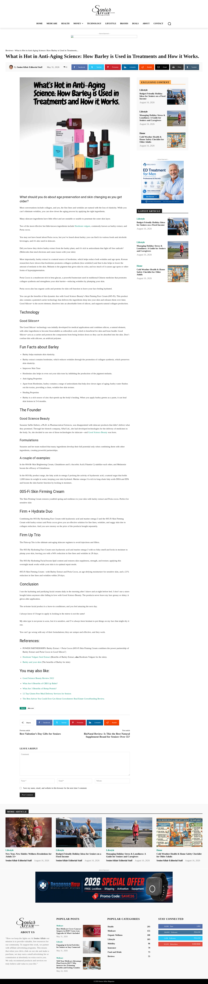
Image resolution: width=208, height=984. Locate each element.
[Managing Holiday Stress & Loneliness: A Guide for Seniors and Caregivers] (176, 118)
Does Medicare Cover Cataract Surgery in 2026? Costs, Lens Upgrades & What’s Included (68, 931)
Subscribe (196, 944)
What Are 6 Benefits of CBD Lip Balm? (40, 683)
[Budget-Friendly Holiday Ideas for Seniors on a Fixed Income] (176, 97)
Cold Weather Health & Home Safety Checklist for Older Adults (152, 139)
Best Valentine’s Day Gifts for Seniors (40, 733)
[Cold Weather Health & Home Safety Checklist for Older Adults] (176, 140)
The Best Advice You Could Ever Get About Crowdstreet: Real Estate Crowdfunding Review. (64, 699)
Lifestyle (144, 90)
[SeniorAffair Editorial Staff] (11, 67)
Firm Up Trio (30, 535)
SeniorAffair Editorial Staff (29, 67)
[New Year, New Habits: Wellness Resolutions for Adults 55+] (29, 832)
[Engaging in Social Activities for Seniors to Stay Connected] (92, 947)
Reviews (9, 50)
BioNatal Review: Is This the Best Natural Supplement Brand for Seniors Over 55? (107, 735)
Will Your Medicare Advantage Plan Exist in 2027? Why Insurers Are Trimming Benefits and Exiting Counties (68, 964)
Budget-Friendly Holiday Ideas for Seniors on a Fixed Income (152, 96)
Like (199, 926)
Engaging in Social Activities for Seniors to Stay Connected (68, 946)
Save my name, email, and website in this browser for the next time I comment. (55, 788)
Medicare (59, 926)
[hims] (162, 182)
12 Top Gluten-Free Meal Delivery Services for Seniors (47, 693)
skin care (31, 708)
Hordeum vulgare (82, 226)
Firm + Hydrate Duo (36, 511)
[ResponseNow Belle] (104, 887)
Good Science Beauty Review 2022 (38, 678)
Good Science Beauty (97, 432)
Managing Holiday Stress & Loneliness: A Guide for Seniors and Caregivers (152, 117)
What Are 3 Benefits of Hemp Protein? (40, 688)
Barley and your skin (32, 662)
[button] (169, 23)
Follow (197, 932)
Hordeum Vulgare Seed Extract (36, 657)
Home (142, 133)
